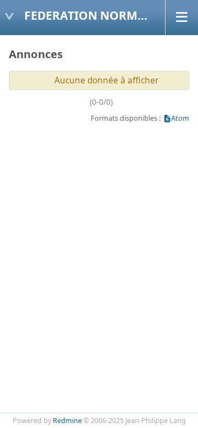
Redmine (67, 420)
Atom (180, 118)
